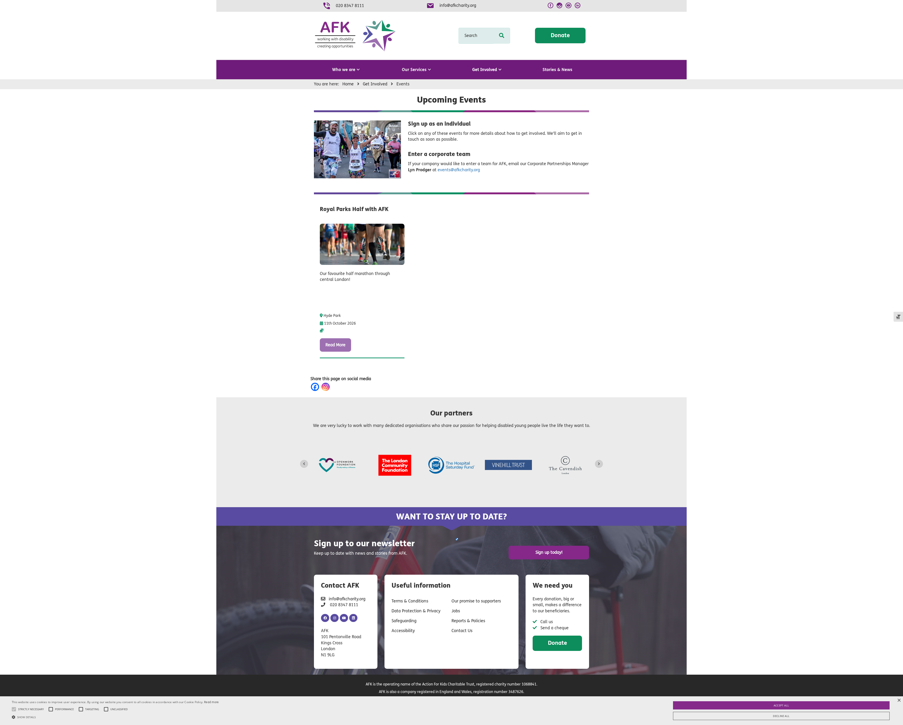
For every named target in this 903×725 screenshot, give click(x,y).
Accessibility (403, 630)
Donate (560, 35)
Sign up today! (548, 552)
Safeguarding (404, 620)
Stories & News (557, 69)
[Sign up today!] (456, 539)
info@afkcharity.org (458, 5)
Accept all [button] (781, 705)
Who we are (343, 69)
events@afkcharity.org (459, 169)
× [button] (899, 700)
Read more (211, 702)
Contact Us (462, 630)
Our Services (414, 69)
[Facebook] (316, 387)
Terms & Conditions (410, 601)
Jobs (456, 610)
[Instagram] (326, 387)
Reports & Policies (468, 620)
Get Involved (484, 69)
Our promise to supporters (476, 601)
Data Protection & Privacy (416, 610)
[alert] (451, 710)
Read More (335, 344)
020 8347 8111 (350, 5)
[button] (115, 717)
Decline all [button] (781, 716)
